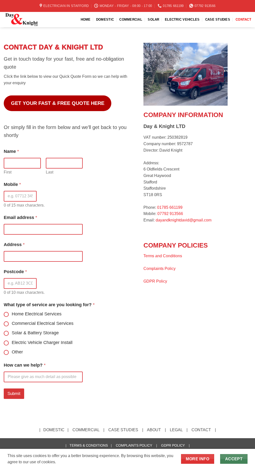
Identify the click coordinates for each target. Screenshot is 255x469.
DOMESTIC (105, 19)
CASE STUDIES (217, 19)
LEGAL (176, 430)
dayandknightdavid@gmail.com (183, 220)
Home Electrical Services (37, 313)
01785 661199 (170, 207)
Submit (13, 393)
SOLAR (153, 19)
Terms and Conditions (162, 256)
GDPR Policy (155, 281)
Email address (20, 217)
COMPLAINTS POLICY (134, 445)
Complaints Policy (159, 268)
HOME (86, 19)
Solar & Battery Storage (35, 332)
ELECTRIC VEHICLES (182, 19)
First (7, 172)
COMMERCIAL (130, 19)
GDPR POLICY (173, 445)
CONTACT (243, 19)
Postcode (15, 271)
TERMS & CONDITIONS (88, 445)
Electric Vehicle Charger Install (42, 342)
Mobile (12, 184)
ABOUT (154, 430)
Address (14, 244)
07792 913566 (170, 214)
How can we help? (25, 365)
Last (49, 172)
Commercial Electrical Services (42, 323)
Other (17, 351)
